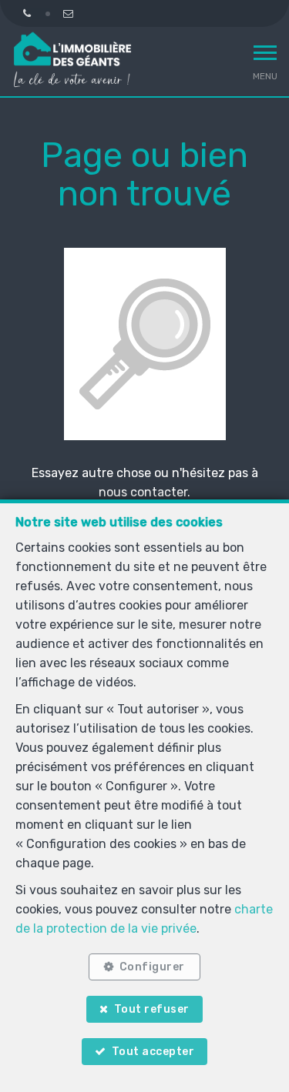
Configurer (152, 966)
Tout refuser (152, 1009)
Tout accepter (153, 1051)
